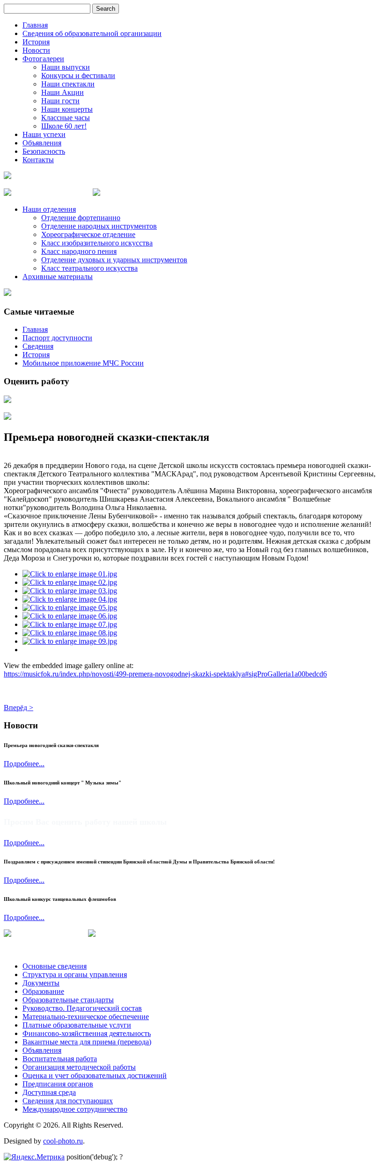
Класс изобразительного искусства (97, 243)
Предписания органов (57, 1084)
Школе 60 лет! (64, 126)
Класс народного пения (79, 251)
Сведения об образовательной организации (92, 33)
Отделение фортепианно (80, 218)
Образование (43, 991)
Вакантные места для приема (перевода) (86, 1042)
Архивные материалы (57, 276)
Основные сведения (54, 966)
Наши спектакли (68, 84)
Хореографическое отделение (88, 234)
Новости (36, 50)
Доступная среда (49, 1092)
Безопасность (43, 151)
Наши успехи (44, 134)
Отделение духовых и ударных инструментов (114, 260)
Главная (35, 25)
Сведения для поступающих (67, 1101)
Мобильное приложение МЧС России (83, 363)
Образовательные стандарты (68, 1000)
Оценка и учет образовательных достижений (94, 1075)
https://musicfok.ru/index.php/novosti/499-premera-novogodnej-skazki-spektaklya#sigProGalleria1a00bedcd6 (165, 674)
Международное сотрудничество (74, 1109)
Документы (40, 983)
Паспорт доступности (57, 338)
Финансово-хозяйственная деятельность (86, 1033)
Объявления (41, 143)
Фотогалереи (43, 59)
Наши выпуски (65, 67)
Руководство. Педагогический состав (82, 1008)
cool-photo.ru (63, 1141)
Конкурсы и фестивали (78, 75)
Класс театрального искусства (89, 268)
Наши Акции (62, 92)
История (36, 42)
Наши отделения (49, 209)
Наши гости (60, 101)
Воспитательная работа (59, 1059)
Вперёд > (18, 708)
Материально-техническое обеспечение (85, 1017)
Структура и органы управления (74, 974)
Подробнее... (24, 764)
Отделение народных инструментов (99, 226)
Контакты (38, 160)
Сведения (37, 346)
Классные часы (65, 118)
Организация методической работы (79, 1067)
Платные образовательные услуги (76, 1025)
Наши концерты (67, 109)
